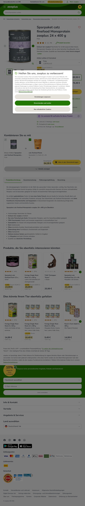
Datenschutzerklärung (25, 92)
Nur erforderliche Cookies (42, 109)
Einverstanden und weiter (42, 103)
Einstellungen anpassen (42, 97)
